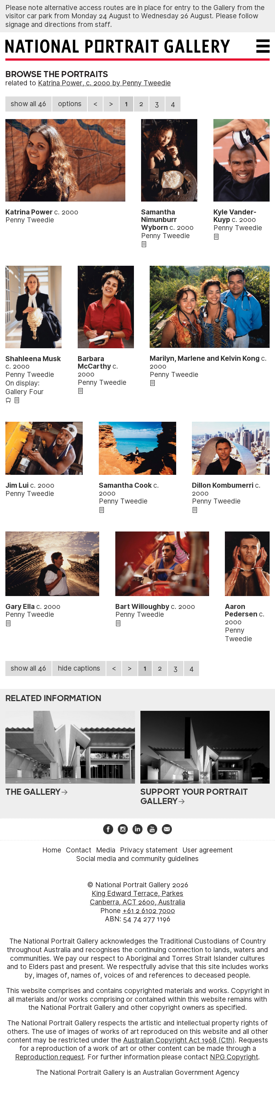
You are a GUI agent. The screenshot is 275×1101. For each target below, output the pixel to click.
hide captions (79, 668)
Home (51, 850)
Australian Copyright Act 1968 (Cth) (179, 1040)
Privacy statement (149, 850)
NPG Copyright (234, 1057)
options (70, 104)
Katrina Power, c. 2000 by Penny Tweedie (104, 83)
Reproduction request (49, 1057)
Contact (78, 850)
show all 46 (28, 104)
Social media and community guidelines (137, 859)
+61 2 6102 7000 (148, 911)
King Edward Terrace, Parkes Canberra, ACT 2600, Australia (137, 897)
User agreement (207, 850)
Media (105, 850)
